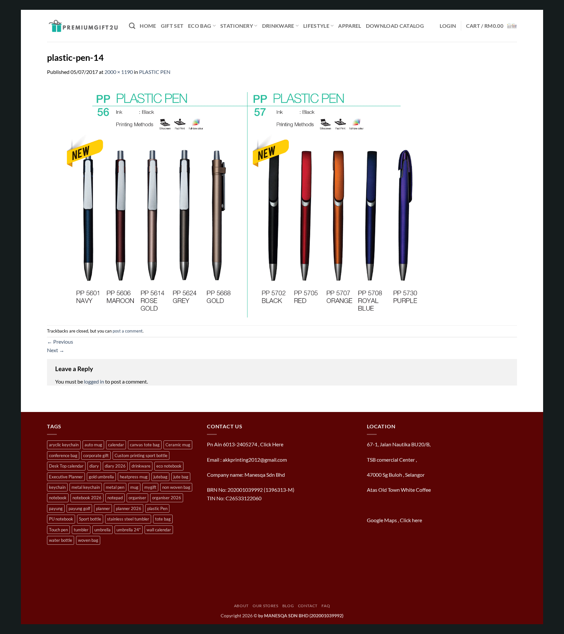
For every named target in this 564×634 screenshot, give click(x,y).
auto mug (93, 444)
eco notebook (168, 466)
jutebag (160, 476)
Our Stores (265, 605)
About (241, 605)
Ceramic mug (177, 444)
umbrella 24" (129, 529)
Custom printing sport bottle (141, 455)
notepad (115, 497)
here (417, 520)
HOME (148, 26)
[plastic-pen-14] (243, 200)
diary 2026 (115, 466)
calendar (116, 444)
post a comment (128, 331)
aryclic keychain (64, 444)
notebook (58, 497)
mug (134, 487)
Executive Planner (66, 476)
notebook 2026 (87, 497)
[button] (448, 26)
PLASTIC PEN (154, 72)
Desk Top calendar (66, 466)
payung (56, 508)
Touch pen (58, 529)
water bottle (60, 540)
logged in (94, 381)
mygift (150, 487)
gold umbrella (101, 476)
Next (55, 350)
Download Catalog (395, 26)
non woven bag (176, 487)
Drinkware (278, 26)
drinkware (141, 466)
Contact (308, 605)
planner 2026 (128, 508)
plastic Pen (157, 508)
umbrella (102, 529)
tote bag (163, 519)
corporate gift (96, 455)
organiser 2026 (166, 497)
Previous (60, 341)
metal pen (115, 487)
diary (94, 466)
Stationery (236, 26)
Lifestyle (316, 26)
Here (277, 444)
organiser (137, 497)
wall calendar (159, 529)
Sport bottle (90, 519)
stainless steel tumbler (128, 519)
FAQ (325, 605)
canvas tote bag (145, 444)
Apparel (349, 26)
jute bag (180, 476)
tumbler (81, 529)
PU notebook (61, 519)
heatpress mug (134, 476)
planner (103, 508)
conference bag (63, 455)
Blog (288, 605)
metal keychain (85, 487)
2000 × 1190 (118, 72)
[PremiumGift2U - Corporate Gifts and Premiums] (83, 26)
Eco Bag (199, 26)
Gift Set (172, 26)
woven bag (88, 540)
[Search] (132, 26)
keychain (57, 487)
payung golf (79, 508)
